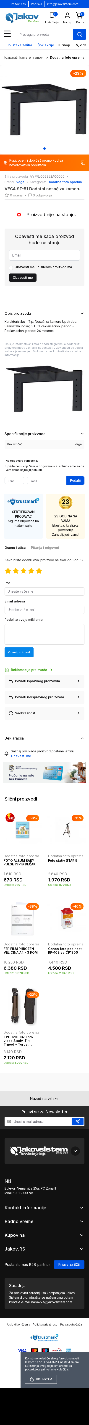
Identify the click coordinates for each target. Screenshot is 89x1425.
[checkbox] (11, 268)
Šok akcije (46, 45)
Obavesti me (23, 277)
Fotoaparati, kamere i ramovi (22, 57)
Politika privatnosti (45, 1324)
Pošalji (75, 480)
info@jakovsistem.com (62, 4)
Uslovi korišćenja (18, 1324)
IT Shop (64, 45)
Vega (20, 182)
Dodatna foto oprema (67, 57)
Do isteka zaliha (19, 45)
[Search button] (79, 34)
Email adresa (15, 601)
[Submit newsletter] (78, 1121)
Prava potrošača (71, 1324)
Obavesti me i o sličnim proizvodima (43, 267)
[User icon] (67, 15)
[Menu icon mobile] (7, 33)
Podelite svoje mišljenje (24, 619)
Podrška (36, 4)
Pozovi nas (18, 4)
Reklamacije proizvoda (29, 670)
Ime (7, 583)
